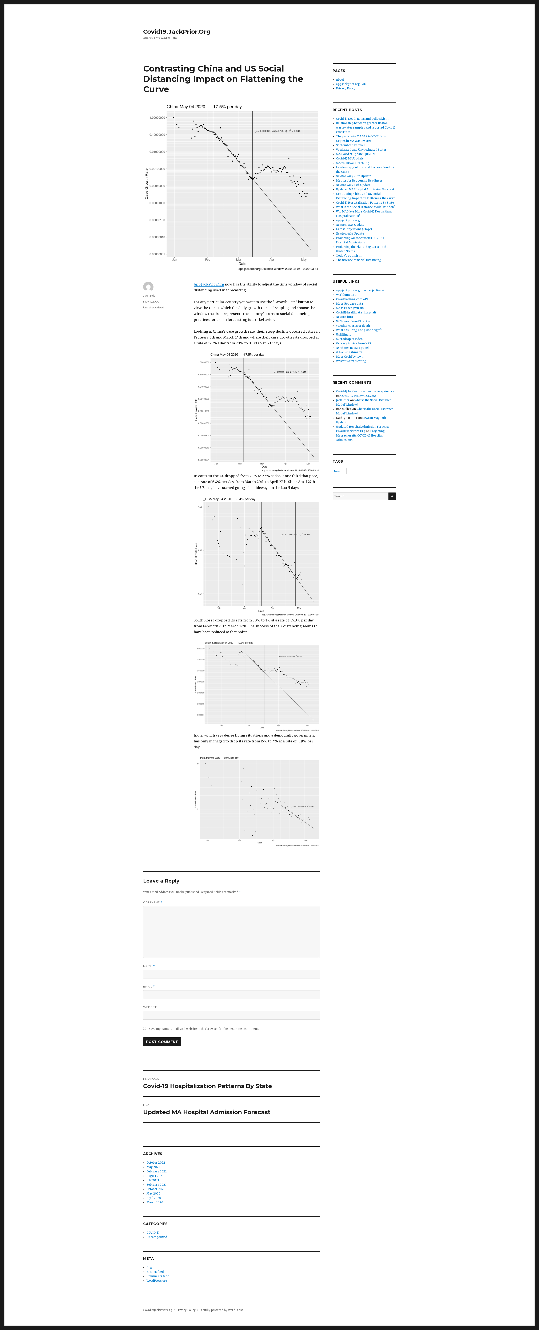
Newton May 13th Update (353, 185)
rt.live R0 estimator (349, 352)
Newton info (344, 317)
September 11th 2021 (350, 145)
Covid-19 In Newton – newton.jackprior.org (365, 391)
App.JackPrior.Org (209, 284)
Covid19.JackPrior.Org (177, 31)
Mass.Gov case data (349, 303)
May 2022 (153, 1167)
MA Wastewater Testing (352, 163)
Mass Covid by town (349, 356)
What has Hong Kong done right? (359, 330)
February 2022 (157, 1171)
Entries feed (155, 1272)
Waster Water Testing (351, 361)
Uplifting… (343, 334)
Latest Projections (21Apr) (354, 229)
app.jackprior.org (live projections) (360, 290)
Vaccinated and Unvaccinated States (361, 149)
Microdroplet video (349, 339)
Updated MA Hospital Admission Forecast (365, 189)
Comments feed (158, 1276)
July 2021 (153, 1180)
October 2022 (156, 1162)
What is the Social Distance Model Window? (366, 207)
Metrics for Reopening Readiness (359, 180)
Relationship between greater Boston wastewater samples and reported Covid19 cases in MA (365, 127)
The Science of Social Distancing (358, 260)
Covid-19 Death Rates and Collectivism (362, 119)
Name (149, 966)
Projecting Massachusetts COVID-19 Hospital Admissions (360, 435)
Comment (152, 902)
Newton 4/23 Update (350, 225)
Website (150, 1007)
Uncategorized (153, 307)
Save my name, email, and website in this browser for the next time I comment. (204, 1029)
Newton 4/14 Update (350, 233)
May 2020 (153, 1193)
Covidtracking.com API (352, 299)
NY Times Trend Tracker (353, 321)
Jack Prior (150, 295)
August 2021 (155, 1176)
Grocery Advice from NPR (353, 343)
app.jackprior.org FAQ (351, 84)
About (340, 79)
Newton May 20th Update (353, 176)
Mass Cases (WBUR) (350, 308)
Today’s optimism (349, 256)
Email (149, 986)
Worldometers (346, 295)
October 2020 (156, 1189)
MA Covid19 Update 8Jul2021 (355, 154)
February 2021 (156, 1185)
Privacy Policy (345, 88)
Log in (151, 1267)
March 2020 (155, 1202)
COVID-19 (153, 1232)
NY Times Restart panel (352, 348)
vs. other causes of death (353, 326)
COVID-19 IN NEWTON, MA (358, 396)
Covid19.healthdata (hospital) (356, 312)
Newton (339, 471)
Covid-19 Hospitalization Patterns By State (365, 202)
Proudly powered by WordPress (221, 1310)
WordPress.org (157, 1280)
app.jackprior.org (348, 220)
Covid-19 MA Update (350, 158)
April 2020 (154, 1198)
